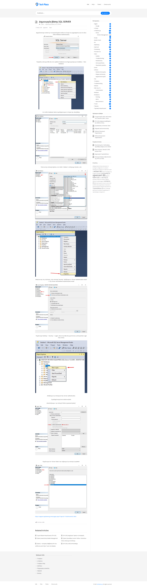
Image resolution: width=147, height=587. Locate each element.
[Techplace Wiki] (42, 4)
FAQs (93, 4)
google (109, 171)
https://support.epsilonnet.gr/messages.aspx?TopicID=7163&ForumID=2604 (55, 516)
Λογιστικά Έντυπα (97, 186)
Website (96, 85)
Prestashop (97, 49)
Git (95, 42)
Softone (96, 70)
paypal (107, 175)
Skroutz (100, 179)
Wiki (88, 4)
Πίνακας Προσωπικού (106, 186)
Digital (95, 24)
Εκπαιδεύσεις (99, 60)
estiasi (98, 171)
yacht (101, 183)
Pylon (42, 24)
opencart (99, 175)
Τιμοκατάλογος (98, 188)
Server (95, 67)
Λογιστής (108, 184)
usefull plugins (100, 181)
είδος (105, 188)
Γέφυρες (96, 106)
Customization (99, 90)
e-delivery (101, 169)
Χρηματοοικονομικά (101, 76)
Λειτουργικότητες (100, 63)
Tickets (99, 4)
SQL (95, 79)
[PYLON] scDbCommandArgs (70, 543)
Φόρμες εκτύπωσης (100, 74)
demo (97, 99)
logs (95, 173)
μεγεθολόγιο (106, 190)
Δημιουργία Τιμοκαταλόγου (102, 154)
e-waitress (106, 169)
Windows (96, 92)
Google (97, 26)
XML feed (96, 183)
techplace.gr (100, 584)
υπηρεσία (102, 192)
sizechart (95, 179)
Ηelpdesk (39, 571)
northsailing (105, 173)
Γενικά (95, 104)
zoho (104, 183)
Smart (104, 179)
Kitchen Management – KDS (104, 35)
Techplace (96, 81)
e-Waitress (39, 561)
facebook (104, 171)
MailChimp (96, 44)
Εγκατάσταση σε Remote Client (102, 125)
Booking (98, 97)
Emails (95, 38)
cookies (106, 167)
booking (95, 167)
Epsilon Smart (97, 40)
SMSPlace (39, 566)
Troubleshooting (100, 58)
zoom (108, 183)
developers (95, 169)
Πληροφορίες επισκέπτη (43, 568)
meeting (99, 173)
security (105, 177)
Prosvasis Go (97, 51)
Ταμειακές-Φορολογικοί (100, 108)
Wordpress (97, 94)
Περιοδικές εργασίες (101, 65)
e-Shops (96, 28)
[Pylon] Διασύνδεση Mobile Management (47, 538)
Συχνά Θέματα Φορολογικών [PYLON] (46, 535)
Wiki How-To (97, 88)
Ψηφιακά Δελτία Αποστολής (102, 128)
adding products (96, 166)
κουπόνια (100, 190)
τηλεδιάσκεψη (96, 192)
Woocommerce (99, 101)
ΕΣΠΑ (95, 184)
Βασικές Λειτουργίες (101, 72)
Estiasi (97, 32)
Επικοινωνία (107, 4)
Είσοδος (39, 573)
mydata (97, 56)
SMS (107, 179)
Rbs (100, 177)
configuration (100, 167)
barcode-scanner (105, 166)
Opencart (96, 47)
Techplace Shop (41, 563)
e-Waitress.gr (97, 30)
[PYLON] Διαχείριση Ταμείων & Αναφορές (73, 535)
